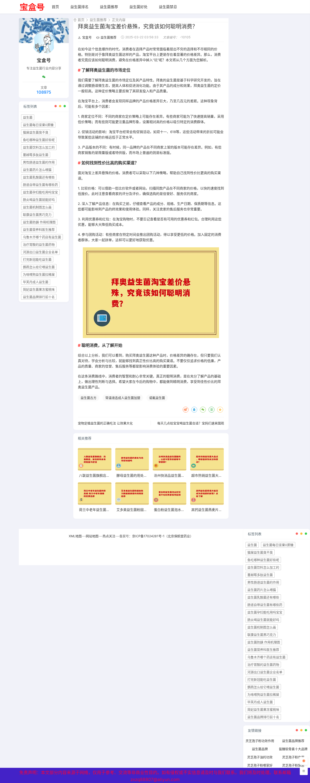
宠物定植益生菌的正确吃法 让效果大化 (105, 423)
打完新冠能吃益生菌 (37, 259)
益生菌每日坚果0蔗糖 (38, 125)
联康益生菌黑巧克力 (37, 214)
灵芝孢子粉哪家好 (260, 765)
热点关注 (109, 536)
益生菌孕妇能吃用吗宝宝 (40, 192)
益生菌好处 (138, 7)
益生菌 (27, 117)
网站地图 (92, 536)
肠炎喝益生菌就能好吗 (39, 200)
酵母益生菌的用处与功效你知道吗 (141, 475)
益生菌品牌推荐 (293, 741)
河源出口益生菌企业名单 (40, 252)
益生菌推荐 (109, 7)
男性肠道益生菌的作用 (39, 162)
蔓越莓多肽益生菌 (35, 155)
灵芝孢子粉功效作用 (260, 741)
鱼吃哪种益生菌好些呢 (39, 140)
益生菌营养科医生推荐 (39, 229)
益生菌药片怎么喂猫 (37, 170)
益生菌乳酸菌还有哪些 (39, 177)
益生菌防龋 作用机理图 (39, 222)
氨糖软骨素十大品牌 (293, 749)
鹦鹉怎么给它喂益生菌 (39, 267)
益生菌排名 (79, 7)
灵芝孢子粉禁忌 (293, 765)
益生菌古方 (88, 398)
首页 (55, 7)
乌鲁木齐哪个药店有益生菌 (42, 237)
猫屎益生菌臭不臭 (35, 132)
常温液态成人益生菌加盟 (122, 398)
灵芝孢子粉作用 (293, 757)
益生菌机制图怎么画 (37, 207)
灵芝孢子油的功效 (260, 757)
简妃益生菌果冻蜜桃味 (39, 289)
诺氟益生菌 (157, 398)
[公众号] (44, 77)
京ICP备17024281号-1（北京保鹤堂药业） (162, 536)
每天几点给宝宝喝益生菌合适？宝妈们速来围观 (190, 423)
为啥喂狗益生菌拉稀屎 (39, 274)
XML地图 (75, 536)
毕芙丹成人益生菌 (35, 282)
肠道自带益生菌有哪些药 (40, 185)
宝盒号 (87, 37)
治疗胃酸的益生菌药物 (39, 244)
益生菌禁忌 (168, 7)
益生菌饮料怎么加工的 (39, 147)
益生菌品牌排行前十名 (39, 297)
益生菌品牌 (260, 749)
